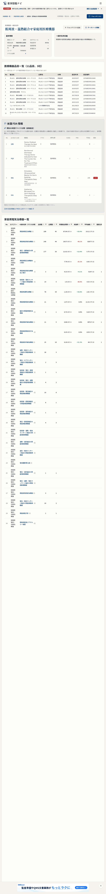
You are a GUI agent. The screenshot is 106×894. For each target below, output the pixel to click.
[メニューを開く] (101, 3)
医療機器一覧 (6, 16)
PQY (12, 158)
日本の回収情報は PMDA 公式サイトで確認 (18, 209)
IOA (12, 195)
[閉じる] (101, 886)
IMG (12, 178)
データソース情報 (93, 27)
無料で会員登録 (92, 9)
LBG (12, 144)
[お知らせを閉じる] (101, 8)
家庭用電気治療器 (19, 16)
